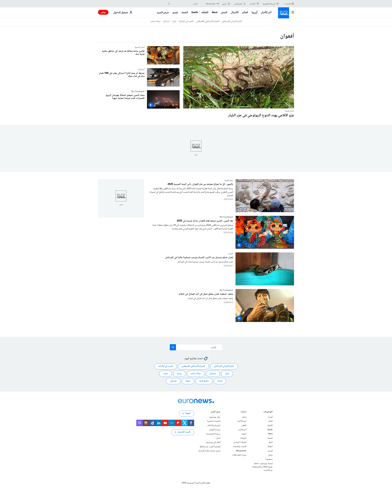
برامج (270, 455)
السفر (224, 12)
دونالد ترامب (155, 21)
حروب (165, 373)
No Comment (138, 91)
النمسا (230, 254)
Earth (195, 12)
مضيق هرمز (204, 381)
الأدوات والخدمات (239, 446)
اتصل (218, 438)
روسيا (179, 373)
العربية (288, 3)
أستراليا (141, 69)
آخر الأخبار (266, 12)
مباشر (103, 12)
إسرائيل (166, 21)
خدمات (243, 412)
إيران (174, 21)
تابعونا (243, 434)
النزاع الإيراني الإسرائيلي (232, 21)
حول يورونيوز (214, 417)
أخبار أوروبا (289, 111)
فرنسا (220, 381)
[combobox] (184, 3)
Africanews (241, 451)
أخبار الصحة (140, 47)
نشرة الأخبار (241, 421)
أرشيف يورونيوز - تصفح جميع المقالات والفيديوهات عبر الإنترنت (262, 467)
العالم (245, 12)
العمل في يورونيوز (213, 442)
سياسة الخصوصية (213, 434)
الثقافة (205, 12)
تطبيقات (243, 438)
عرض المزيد (215, 412)
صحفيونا (269, 459)
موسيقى (173, 381)
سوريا (188, 381)
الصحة (184, 12)
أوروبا (254, 12)
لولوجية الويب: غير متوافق (210, 446)
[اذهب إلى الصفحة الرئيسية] (283, 12)
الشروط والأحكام (213, 425)
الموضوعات (268, 412)
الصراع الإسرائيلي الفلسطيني (207, 21)
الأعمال (234, 12)
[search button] (169, 3)
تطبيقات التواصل (239, 442)
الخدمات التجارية (213, 421)
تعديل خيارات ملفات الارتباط (209, 451)
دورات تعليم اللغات (239, 455)
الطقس (243, 425)
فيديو (175, 12)
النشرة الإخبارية (184, 432)
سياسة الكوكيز (214, 429)
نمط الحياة (228, 180)
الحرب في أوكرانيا (186, 21)
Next (214, 12)
